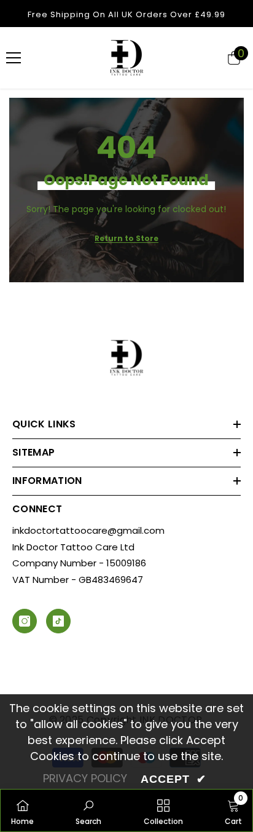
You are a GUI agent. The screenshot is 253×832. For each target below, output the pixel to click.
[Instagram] (24, 621)
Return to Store (126, 238)
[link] (88, 810)
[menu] (13, 57)
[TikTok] (58, 621)
